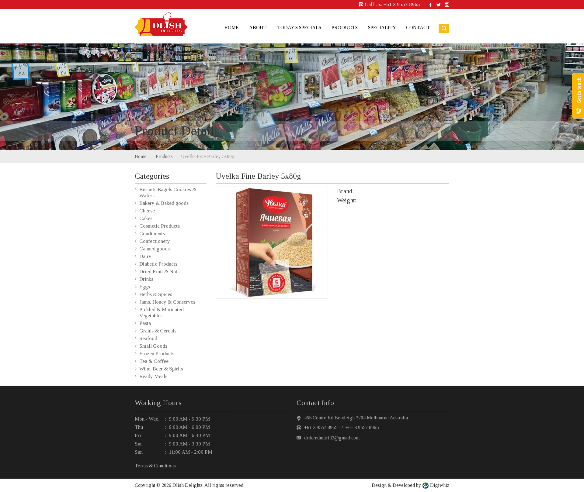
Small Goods (153, 346)
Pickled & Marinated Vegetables (161, 312)
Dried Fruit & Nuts (159, 271)
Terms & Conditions (155, 465)
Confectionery (154, 241)
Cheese (147, 211)
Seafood (148, 338)
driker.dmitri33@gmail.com (332, 437)
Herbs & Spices (155, 294)
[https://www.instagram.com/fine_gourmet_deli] (447, 4)
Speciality (382, 27)
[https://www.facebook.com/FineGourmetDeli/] (430, 4)
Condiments (152, 233)
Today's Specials (299, 27)
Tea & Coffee (154, 361)
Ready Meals (153, 376)
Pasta (145, 323)
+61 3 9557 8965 (402, 4)
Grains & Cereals (157, 331)
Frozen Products (156, 353)
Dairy (145, 256)
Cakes (145, 218)
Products (345, 27)
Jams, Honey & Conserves (167, 302)
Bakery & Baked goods (164, 203)
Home (231, 27)
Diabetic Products (158, 264)
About (258, 27)
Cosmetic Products (159, 226)
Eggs (144, 287)
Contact (418, 27)
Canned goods (154, 249)
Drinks (146, 279)
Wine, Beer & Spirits (161, 369)
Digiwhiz (439, 485)
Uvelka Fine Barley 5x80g (208, 156)
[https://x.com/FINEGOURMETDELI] (438, 4)
